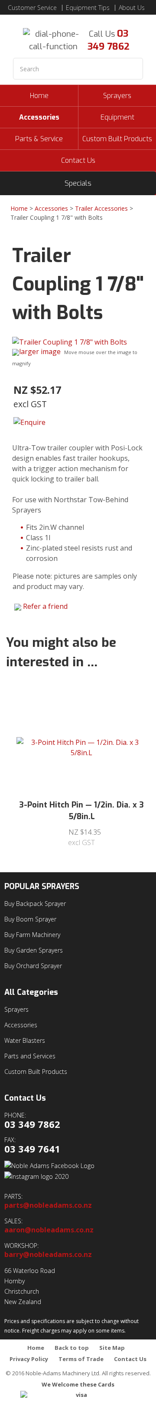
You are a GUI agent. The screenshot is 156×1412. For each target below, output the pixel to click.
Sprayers (117, 95)
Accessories (39, 117)
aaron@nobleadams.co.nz (49, 1230)
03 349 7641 (32, 1148)
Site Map (112, 1348)
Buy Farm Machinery (32, 935)
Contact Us (78, 160)
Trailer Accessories (101, 208)
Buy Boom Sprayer (30, 919)
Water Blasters (24, 1040)
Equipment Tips (88, 8)
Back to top (72, 1348)
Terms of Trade (81, 1359)
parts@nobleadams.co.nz (48, 1205)
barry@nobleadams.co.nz (48, 1254)
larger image (40, 351)
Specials (78, 183)
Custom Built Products (117, 138)
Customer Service (32, 8)
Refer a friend (45, 606)
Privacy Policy (29, 1359)
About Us (132, 8)
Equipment (117, 117)
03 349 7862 (109, 40)
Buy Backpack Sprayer (35, 903)
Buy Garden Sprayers (33, 950)
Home (39, 95)
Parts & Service (39, 138)
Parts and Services (29, 1056)
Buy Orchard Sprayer (33, 966)
